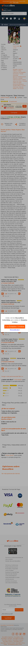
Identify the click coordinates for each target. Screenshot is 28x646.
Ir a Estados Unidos (14, 326)
